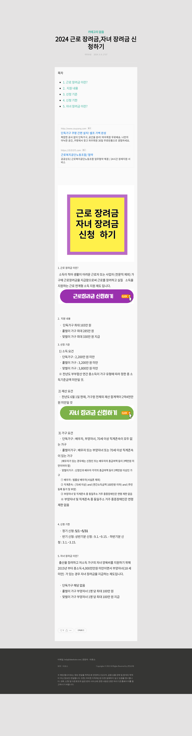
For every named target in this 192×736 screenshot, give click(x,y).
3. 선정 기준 (70, 94)
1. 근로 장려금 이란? (75, 82)
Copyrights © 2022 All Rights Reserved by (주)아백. (115, 666)
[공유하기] (67, 630)
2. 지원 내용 (70, 88)
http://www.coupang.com (73, 128)
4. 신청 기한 (70, 100)
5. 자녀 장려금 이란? (76, 106)
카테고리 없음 (96, 32)
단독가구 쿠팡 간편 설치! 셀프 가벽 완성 (83, 133)
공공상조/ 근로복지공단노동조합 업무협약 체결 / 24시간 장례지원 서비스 (95, 160)
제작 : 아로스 (63, 666)
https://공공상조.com (71, 150)
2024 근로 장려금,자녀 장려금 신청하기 (96, 42)
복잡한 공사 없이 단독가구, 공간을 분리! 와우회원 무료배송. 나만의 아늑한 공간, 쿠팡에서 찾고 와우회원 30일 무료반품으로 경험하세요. (95, 138)
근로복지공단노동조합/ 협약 (77, 155)
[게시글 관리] (70, 630)
